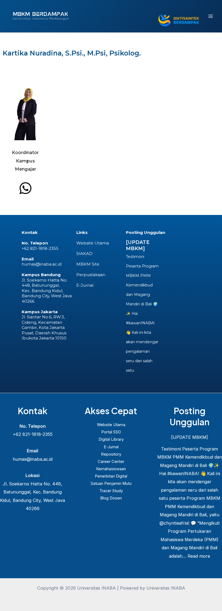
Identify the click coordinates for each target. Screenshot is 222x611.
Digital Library (111, 439)
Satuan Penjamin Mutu (111, 483)
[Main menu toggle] (210, 16)
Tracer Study (111, 490)
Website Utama (92, 243)
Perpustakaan (90, 274)
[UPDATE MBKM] (137, 245)
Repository (111, 454)
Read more (199, 556)
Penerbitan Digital (111, 476)
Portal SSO (111, 432)
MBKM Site (87, 264)
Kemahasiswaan (111, 468)
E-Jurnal (84, 285)
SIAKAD (84, 253)
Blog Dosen (111, 498)
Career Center (111, 461)
